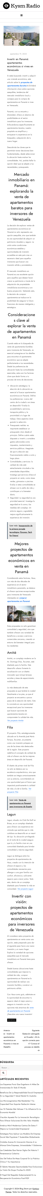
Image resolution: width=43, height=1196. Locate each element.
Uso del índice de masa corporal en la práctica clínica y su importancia (19, 1160)
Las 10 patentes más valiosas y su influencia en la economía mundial (20, 1111)
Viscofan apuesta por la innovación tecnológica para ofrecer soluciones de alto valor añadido (19, 1119)
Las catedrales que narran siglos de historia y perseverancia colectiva (19, 1152)
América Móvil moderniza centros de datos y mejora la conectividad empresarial (18, 1127)
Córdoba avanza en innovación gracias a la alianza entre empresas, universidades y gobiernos (21, 1144)
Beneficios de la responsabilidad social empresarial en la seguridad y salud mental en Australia (21, 1094)
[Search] (3, 1072)
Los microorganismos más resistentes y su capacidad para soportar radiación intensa (17, 1102)
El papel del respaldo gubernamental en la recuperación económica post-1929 (18, 1177)
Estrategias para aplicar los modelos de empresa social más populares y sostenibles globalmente (20, 1135)
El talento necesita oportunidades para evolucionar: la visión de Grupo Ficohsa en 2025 (21, 1168)
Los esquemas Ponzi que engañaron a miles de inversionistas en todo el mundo (19, 1086)
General (12, 1020)
